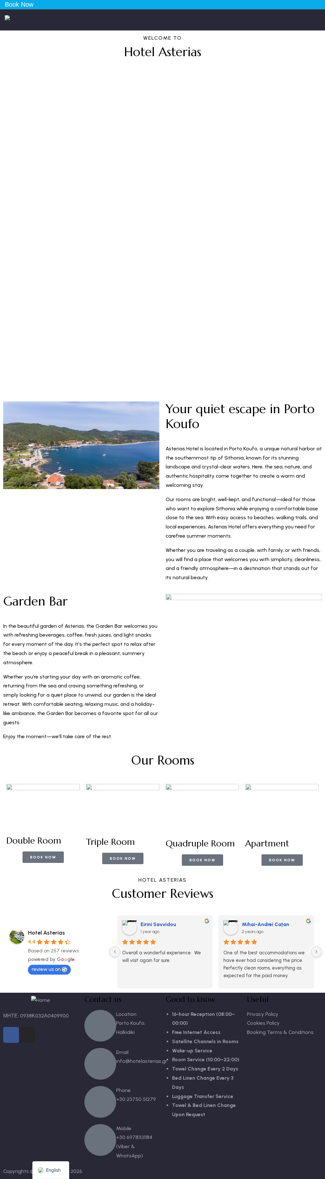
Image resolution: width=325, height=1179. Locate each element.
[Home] (14, 19)
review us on (46, 969)
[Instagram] (27, 1035)
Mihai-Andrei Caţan (265, 924)
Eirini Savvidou (158, 924)
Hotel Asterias (46, 932)
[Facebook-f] (11, 1035)
